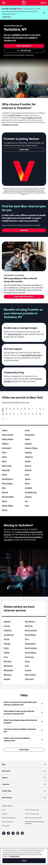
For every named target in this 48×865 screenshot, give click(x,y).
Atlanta (28, 479)
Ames (27, 430)
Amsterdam (29, 435)
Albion (4, 457)
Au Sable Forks (31, 492)
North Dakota (30, 635)
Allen (4, 488)
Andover (28, 444)
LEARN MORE (24, 150)
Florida (6, 639)
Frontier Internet (14, 115)
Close (24, 861)
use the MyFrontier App (31, 355)
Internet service (14, 334)
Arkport (28, 466)
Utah (27, 666)
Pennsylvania (30, 644)
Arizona (7, 626)
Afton (4, 452)
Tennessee (29, 657)
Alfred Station (7, 479)
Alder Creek (6, 466)
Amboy (5, 510)
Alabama (7, 622)
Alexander (6, 470)
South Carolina (31, 648)
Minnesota (8, 666)
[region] (24, 856)
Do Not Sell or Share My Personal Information (34, 822)
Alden (4, 461)
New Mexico (30, 622)
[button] (44, 12)
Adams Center (8, 435)
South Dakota (30, 653)
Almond (5, 492)
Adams (4, 430)
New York (29, 626)
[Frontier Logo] (24, 3)
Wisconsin (29, 679)
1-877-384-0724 (25, 51)
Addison (5, 444)
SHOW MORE (24, 750)
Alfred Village (7, 483)
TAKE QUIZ (24, 230)
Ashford (28, 470)
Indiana (6, 653)
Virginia (28, 670)
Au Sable (28, 488)
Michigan (7, 661)
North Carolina (31, 630)
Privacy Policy (14, 856)
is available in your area (10, 125)
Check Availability (24, 46)
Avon (27, 506)
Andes (27, 439)
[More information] (14, 14)
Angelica (28, 452)
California (7, 630)
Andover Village (31, 448)
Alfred (4, 475)
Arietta (28, 461)
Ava (26, 501)
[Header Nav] (4, 3)
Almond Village (8, 497)
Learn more (7, 17)
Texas (27, 661)
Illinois (6, 648)
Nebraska (7, 675)
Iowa (6, 657)
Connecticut (9, 635)
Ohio (27, 639)
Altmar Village (7, 506)
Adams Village (7, 439)
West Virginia (30, 675)
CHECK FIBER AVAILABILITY (24, 297)
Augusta (28, 497)
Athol (27, 475)
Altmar (4, 501)
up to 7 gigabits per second (31, 118)
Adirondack (6, 448)
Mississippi (8, 670)
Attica (27, 483)
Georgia (7, 644)
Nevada (7, 679)
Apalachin (29, 457)
